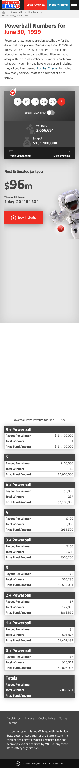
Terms (63, 718)
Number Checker (48, 68)
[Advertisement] (39, 281)
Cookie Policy (46, 718)
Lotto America (35, 4)
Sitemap (12, 722)
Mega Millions (58, 4)
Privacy (29, 718)
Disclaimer (13, 718)
